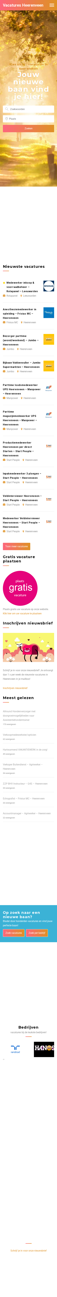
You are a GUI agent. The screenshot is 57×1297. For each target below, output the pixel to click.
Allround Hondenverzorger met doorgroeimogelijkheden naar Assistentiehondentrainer (19, 715)
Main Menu (52, 5)
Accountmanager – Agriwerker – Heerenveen (27, 813)
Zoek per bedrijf (37, 932)
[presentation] (3, 1059)
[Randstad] (14, 1049)
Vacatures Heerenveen (23, 5)
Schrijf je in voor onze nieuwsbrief (28, 1250)
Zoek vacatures (13, 932)
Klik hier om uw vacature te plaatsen (22, 613)
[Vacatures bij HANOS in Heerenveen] (43, 1050)
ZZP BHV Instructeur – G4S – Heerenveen (25, 783)
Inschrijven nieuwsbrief (15, 688)
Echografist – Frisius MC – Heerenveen (24, 798)
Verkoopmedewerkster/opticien (19, 734)
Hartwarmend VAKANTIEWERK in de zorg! (25, 749)
